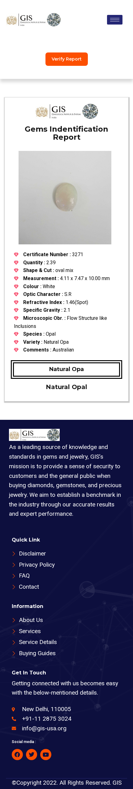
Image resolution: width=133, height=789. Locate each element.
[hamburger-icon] (114, 20)
